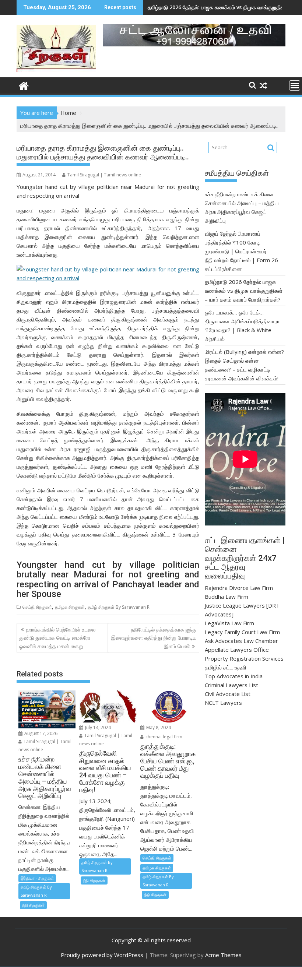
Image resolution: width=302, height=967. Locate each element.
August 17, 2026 (40, 733)
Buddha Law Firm (226, 596)
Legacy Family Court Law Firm (242, 632)
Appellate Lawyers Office (237, 649)
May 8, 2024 (158, 727)
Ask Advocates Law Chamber (241, 640)
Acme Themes (223, 955)
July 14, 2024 (97, 727)
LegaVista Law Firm (229, 623)
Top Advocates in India (234, 676)
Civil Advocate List (227, 693)
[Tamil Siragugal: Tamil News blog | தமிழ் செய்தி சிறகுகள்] (24, 84)
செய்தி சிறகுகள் (37, 607)
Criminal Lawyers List (231, 685)
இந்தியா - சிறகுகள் (37, 878)
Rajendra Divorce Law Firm (239, 587)
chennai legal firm (163, 737)
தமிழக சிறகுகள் (70, 607)
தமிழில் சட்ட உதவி (225, 667)
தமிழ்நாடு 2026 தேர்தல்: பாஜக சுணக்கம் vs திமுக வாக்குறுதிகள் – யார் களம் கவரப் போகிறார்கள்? (243, 290)
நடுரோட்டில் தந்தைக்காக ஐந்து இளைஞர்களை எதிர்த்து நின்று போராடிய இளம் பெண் (154, 638)
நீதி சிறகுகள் (33, 905)
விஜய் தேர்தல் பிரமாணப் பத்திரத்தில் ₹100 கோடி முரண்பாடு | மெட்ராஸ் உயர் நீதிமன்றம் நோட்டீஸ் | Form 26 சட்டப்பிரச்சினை (241, 251)
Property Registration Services (244, 658)
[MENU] (294, 85)
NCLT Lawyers (223, 702)
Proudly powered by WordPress (102, 955)
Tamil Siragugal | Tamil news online (104, 175)
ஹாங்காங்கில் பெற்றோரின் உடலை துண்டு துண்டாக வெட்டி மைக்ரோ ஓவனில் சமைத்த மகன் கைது (57, 638)
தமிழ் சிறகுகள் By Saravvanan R (119, 607)
